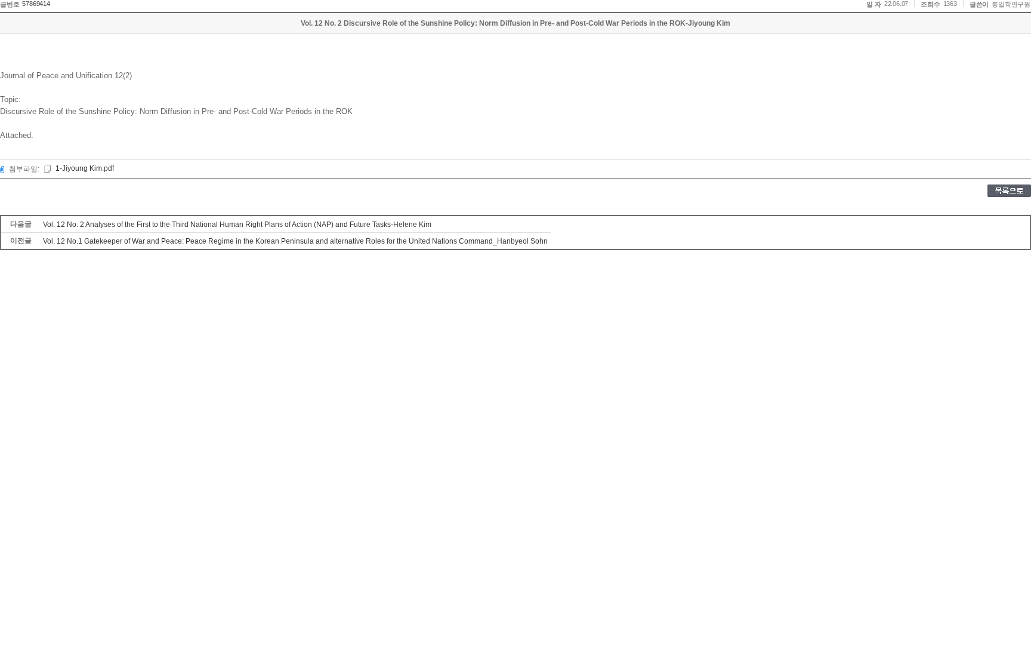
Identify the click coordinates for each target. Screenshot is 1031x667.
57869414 (36, 3)
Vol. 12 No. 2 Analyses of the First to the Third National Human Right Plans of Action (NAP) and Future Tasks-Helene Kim (237, 224)
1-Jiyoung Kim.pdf (84, 168)
